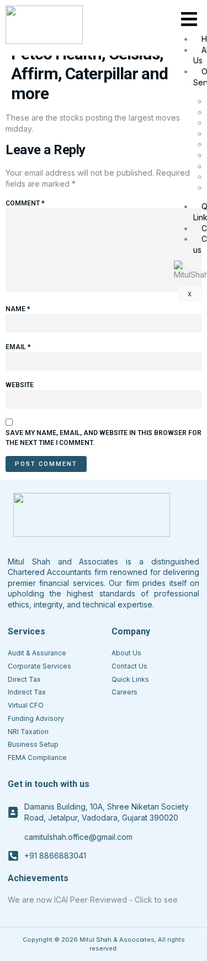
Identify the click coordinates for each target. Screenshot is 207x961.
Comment (25, 203)
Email (18, 347)
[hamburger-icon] (189, 20)
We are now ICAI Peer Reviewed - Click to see (93, 899)
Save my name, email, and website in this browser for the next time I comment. (103, 438)
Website (20, 385)
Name (18, 309)
